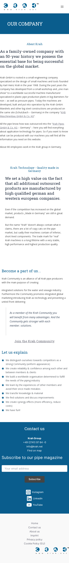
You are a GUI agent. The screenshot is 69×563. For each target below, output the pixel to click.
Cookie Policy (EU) (34, 543)
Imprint (34, 535)
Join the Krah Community (34, 341)
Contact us (34, 527)
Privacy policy (34, 539)
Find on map (34, 450)
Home (34, 523)
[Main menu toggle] (62, 6)
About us (34, 531)
